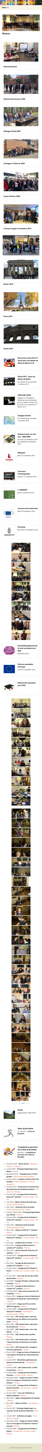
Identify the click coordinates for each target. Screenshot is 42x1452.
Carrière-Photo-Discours (15, 1204)
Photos (15, 1171)
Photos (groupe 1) (21, 1182)
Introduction (17, 1271)
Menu (4, 7)
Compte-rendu (28, 1197)
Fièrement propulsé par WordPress (21, 1448)
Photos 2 (18, 1166)
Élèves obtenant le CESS (15, 1210)
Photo (28, 1210)
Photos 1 (9, 1166)
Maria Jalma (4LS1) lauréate (24, 1176)
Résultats (34, 1164)
